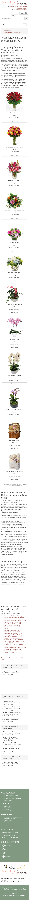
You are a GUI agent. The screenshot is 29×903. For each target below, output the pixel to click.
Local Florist (8, 800)
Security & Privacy (9, 819)
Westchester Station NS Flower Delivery (13, 627)
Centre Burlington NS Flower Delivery (15, 651)
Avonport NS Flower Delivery (12, 643)
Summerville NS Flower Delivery (13, 640)
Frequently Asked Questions (12, 817)
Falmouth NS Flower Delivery (12, 630)
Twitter (7, 849)
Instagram (8, 856)
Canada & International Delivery (18, 6)
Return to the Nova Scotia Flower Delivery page (13, 658)
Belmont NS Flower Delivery (12, 632)
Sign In (15, 16)
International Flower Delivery (12, 798)
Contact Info (7, 808)
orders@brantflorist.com (20, 10)
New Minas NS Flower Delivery (13, 636)
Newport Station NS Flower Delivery (15, 621)
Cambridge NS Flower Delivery (13, 635)
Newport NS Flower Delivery (12, 619)
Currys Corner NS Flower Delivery (13, 624)
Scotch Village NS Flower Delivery (14, 646)
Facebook (8, 845)
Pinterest (8, 853)
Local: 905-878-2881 (9, 835)
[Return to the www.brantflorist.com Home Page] (14, 3)
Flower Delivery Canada (11, 795)
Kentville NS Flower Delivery (12, 638)
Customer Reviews (9, 811)
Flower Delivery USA (10, 797)
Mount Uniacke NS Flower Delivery (14, 617)
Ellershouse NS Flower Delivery (13, 644)
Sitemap (6, 822)
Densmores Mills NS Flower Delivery (15, 647)
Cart (24, 13)
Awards (6, 809)
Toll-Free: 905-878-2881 (11, 838)
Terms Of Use (8, 820)
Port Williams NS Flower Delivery (14, 641)
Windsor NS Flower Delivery (12, 622)
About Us (7, 806)
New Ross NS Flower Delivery (13, 616)
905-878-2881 (22, 8)
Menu (4, 25)
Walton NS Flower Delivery (12, 652)
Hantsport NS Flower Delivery (13, 633)
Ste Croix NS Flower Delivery (12, 625)
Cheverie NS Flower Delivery (12, 649)
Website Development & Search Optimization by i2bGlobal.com (14, 896)
